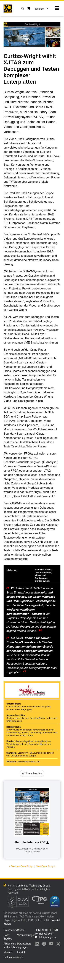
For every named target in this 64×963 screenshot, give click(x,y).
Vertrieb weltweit (44, 933)
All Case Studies (32, 773)
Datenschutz (24, 943)
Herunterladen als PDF (30, 842)
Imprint (21, 952)
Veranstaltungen (26, 935)
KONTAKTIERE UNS (46, 930)
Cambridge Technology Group (33, 885)
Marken (8, 952)
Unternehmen (11, 930)
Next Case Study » (45, 866)
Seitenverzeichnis (13, 957)
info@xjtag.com (48, 937)
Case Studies (8, 936)
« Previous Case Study (21, 866)
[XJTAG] (8, 8)
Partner (21, 930)
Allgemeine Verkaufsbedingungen (16, 945)
